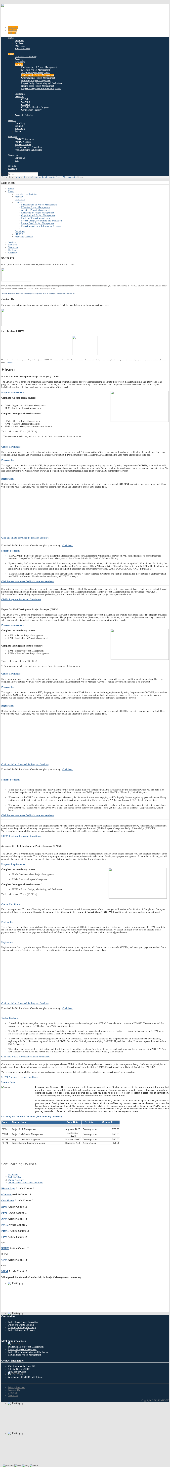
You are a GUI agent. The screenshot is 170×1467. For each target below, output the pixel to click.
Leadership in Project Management (58, 177)
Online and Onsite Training (21, 1325)
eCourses (35, 177)
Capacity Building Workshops (22, 1327)
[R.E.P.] (16, 281)
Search (4, 174)
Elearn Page (8, 1188)
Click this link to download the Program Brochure (24, 538)
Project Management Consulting (23, 1322)
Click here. (67, 545)
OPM (4, 1259)
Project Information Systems (21, 1330)
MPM (4, 1271)
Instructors (13, 1174)
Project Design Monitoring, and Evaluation (28, 1352)
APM (4, 1218)
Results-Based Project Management (24, 1355)
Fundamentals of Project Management (25, 1347)
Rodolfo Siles (14, 1177)
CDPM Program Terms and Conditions (19, 1077)
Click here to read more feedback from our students (27, 581)
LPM (4, 1237)
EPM (4, 1206)
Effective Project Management (22, 1349)
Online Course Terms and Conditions (25, 1182)
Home (17, 177)
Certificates (7, 1200)
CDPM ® (9, 362)
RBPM (5, 1248)
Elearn (26, 177)
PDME (5, 1230)
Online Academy (16, 1180)
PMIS (4, 1224)
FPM (4, 1212)
